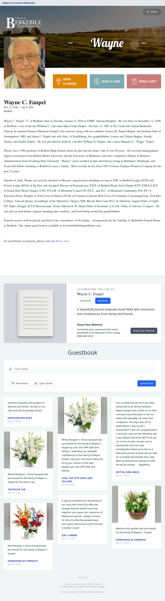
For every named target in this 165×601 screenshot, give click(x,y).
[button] (28, 449)
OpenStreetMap (86, 592)
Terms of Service (91, 586)
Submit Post (146, 383)
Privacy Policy (73, 586)
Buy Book (103, 300)
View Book (85, 300)
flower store (62, 241)
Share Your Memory (144, 330)
